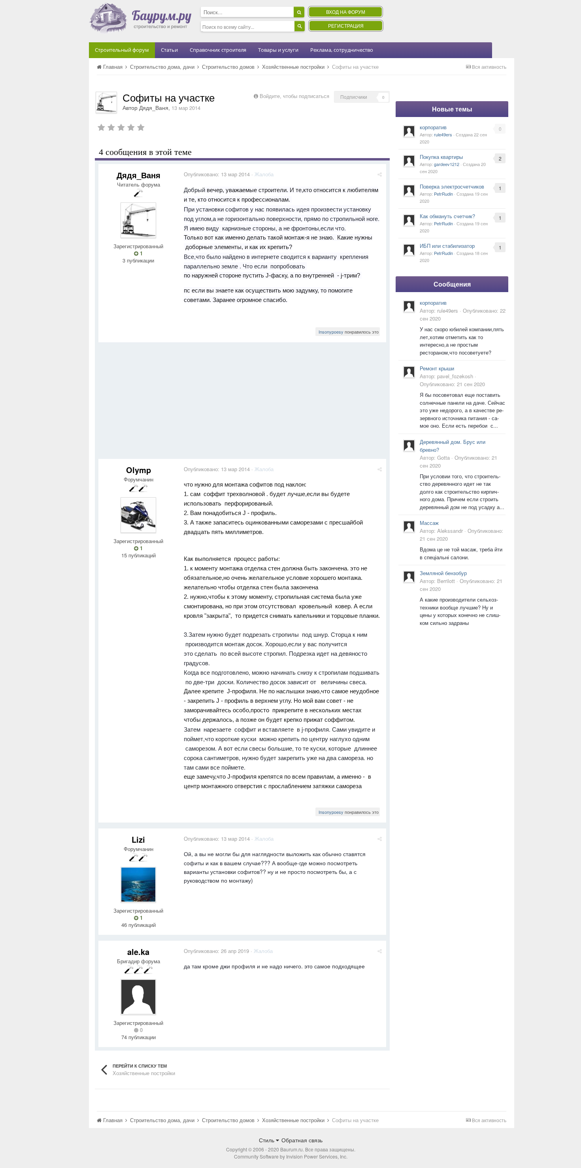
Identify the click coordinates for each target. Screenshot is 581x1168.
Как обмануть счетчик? (447, 216)
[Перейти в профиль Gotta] (409, 445)
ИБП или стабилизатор (447, 245)
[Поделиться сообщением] (379, 174)
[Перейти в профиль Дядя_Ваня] (106, 102)
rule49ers (443, 134)
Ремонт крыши (437, 368)
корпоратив (433, 127)
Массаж (429, 522)
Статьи (169, 49)
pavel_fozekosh (455, 376)
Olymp (138, 470)
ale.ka (138, 951)
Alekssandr (450, 530)
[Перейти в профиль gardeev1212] (409, 161)
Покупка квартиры (441, 156)
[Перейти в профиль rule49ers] (409, 131)
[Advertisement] (242, 403)
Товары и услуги (278, 49)
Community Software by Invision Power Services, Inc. (290, 1156)
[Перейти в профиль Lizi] (138, 884)
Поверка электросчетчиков (452, 186)
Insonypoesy (331, 331)
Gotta (443, 457)
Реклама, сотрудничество (341, 49)
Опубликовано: (217, 174)
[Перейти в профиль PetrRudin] (409, 190)
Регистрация (346, 25)
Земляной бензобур (443, 573)
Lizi (138, 839)
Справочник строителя (218, 49)
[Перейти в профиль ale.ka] (138, 997)
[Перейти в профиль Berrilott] (409, 577)
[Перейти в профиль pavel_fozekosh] (409, 372)
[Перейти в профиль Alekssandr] (409, 526)
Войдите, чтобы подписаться (294, 96)
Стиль (267, 1140)
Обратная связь (302, 1140)
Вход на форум (345, 11)
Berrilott (446, 581)
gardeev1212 (446, 164)
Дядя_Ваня (153, 107)
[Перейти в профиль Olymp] (138, 515)
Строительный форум (122, 49)
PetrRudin (443, 194)
